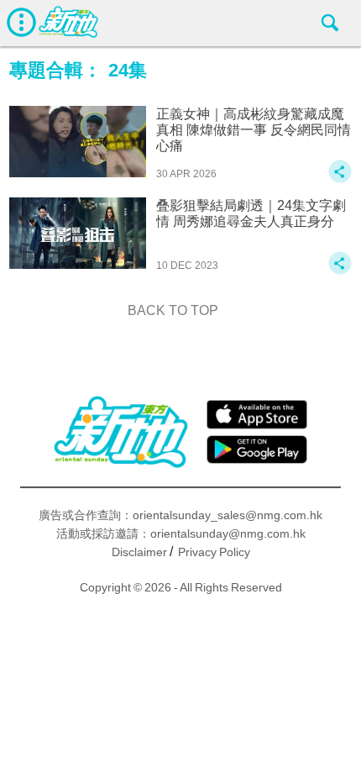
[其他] (340, 179)
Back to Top (173, 310)
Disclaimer (139, 552)
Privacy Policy (214, 552)
